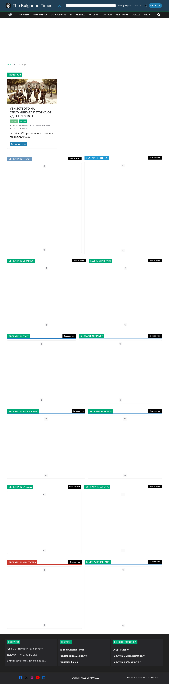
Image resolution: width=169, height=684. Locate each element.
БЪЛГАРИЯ (14, 121)
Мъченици (23, 125)
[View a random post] (60, 5)
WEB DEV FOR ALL (90, 677)
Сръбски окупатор (34, 125)
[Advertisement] (84, 37)
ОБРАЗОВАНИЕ (58, 14)
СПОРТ (147, 14)
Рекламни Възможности (73, 655)
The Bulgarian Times (32, 5)
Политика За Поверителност (129, 655)
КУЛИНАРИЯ (122, 14)
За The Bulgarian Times (72, 649)
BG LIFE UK (155, 5)
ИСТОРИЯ (93, 14)
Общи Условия (121, 649)
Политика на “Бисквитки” (127, 661)
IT (71, 14)
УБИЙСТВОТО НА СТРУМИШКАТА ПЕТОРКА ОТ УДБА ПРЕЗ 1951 (30, 112)
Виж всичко (75, 158)
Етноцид (15, 125)
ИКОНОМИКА (40, 14)
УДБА (43, 125)
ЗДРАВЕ (136, 14)
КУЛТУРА (80, 14)
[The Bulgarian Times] (10, 15)
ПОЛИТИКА (23, 14)
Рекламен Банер (69, 661)
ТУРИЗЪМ (107, 14)
